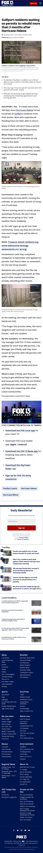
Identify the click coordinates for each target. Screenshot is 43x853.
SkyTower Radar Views (27, 658)
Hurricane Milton (10, 495)
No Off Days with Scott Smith (9, 703)
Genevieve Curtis (8, 35)
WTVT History (24, 774)
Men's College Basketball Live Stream (27, 810)
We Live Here (8, 716)
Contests (23, 759)
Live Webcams (24, 663)
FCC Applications (25, 782)
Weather (24, 655)
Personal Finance (7, 752)
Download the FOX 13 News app (21, 451)
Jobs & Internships (26, 772)
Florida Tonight (6, 722)
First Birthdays (24, 709)
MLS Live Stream (25, 820)
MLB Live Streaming (26, 801)
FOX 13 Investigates (8, 674)
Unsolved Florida (7, 677)
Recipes (22, 706)
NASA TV (23, 736)
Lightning (5, 699)
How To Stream (25, 719)
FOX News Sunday (8, 682)
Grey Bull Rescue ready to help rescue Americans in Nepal (14, 638)
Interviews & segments (9, 797)
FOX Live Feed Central (27, 733)
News (4, 655)
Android (22, 444)
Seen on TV (5, 679)
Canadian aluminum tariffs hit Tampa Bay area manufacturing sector (15, 602)
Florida (4, 664)
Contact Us (23, 784)
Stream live (5, 795)
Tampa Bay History (8, 736)
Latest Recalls (6, 749)
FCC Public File (24, 779)
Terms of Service (23, 539)
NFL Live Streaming (26, 795)
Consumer (5, 667)
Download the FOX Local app (20, 430)
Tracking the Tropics (26, 672)
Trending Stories (25, 752)
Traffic (22, 695)
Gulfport (18, 113)
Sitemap (4, 686)
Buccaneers (5, 695)
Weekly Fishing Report (9, 706)
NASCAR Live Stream (27, 804)
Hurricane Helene (25, 110)
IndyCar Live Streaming (27, 806)
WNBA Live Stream (26, 817)
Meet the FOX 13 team (27, 767)
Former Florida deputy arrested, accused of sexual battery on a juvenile (25, 579)
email (29, 830)
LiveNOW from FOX (26, 726)
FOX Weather (24, 677)
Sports (5, 691)
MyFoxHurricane (25, 675)
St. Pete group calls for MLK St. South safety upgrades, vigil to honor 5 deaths (15, 629)
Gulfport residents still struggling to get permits (18, 66)
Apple (13, 444)
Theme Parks (6, 729)
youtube (25, 830)
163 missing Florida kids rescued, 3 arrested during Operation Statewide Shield (26, 570)
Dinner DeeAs (6, 724)
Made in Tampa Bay (8, 731)
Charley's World (25, 697)
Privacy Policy (23, 537)
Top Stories (5, 658)
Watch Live (33, 3)
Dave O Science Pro (26, 711)
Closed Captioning (26, 777)
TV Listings (23, 770)
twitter (17, 830)
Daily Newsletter (7, 684)
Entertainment (26, 744)
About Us (24, 764)
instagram (21, 830)
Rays (3, 697)
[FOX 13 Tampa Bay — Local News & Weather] (7, 3)
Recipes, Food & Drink (9, 734)
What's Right (6, 719)
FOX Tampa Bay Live (27, 738)
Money (5, 744)
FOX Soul (23, 731)
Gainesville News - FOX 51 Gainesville (9, 772)
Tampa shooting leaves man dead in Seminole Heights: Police (13, 620)
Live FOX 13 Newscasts (24, 722)
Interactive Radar (25, 660)
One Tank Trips (7, 726)
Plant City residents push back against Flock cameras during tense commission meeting (26, 561)
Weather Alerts (25, 668)
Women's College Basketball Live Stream (27, 814)
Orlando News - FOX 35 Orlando (8, 768)
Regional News (8, 764)
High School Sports (8, 709)
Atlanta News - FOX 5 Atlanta (9, 776)
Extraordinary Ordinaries (24, 703)
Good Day (24, 691)
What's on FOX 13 (26, 757)
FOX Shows (23, 754)
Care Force (5, 739)
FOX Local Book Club (27, 749)
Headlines (23, 747)
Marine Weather (25, 665)
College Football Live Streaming (26, 798)
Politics (4, 672)
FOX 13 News (18, 35)
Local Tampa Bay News (7, 661)
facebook (14, 830)
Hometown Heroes (26, 699)
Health (4, 669)
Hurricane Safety (25, 670)
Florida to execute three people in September (12, 611)
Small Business (6, 757)
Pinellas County (27, 35)
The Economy (6, 754)
